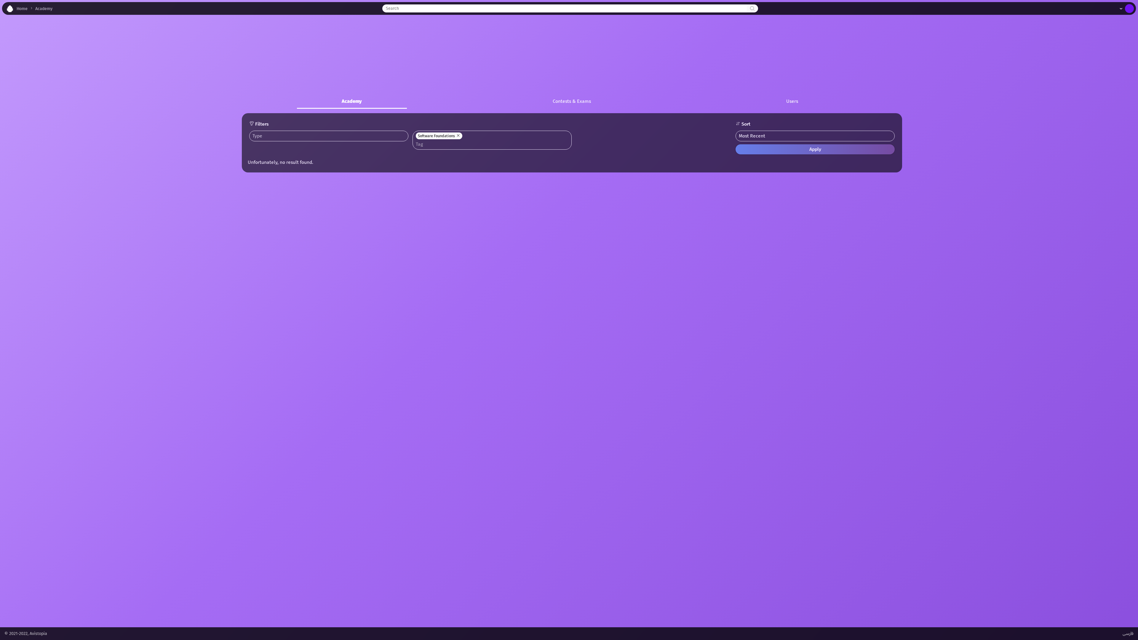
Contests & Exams (572, 101)
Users (792, 101)
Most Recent (752, 136)
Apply (815, 149)
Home (22, 8)
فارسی (1128, 633)
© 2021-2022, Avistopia (25, 633)
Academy (43, 8)
